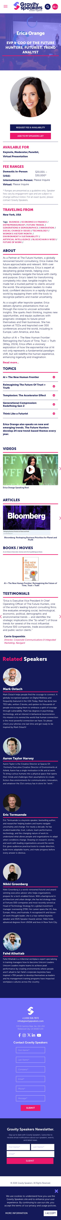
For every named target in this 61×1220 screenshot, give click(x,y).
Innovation (47, 228)
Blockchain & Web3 (44, 239)
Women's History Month (17, 233)
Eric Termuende (15, 814)
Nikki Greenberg (15, 884)
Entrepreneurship (14, 225)
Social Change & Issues (16, 230)
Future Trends (35, 225)
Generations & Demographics (20, 228)
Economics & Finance (34, 222)
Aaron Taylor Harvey (18, 758)
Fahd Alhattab (13, 953)
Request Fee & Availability (30, 127)
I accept (50, 1213)
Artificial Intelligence (16, 239)
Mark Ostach (12, 689)
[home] (27, 6)
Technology (40, 230)
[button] (5, 6)
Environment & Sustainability (20, 236)
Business (14, 222)
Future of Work (12, 242)
